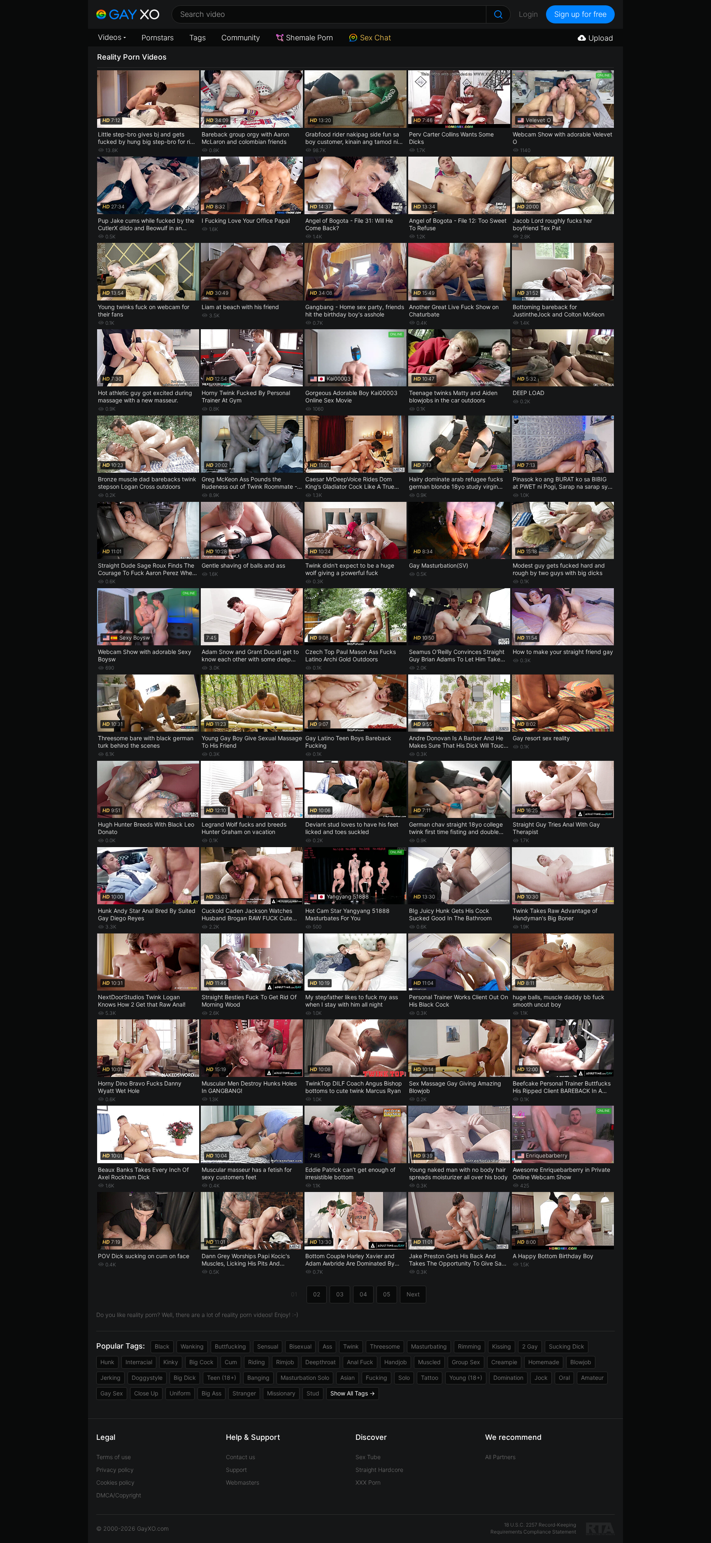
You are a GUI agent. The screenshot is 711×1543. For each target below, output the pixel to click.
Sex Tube (368, 1456)
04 (363, 1294)
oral (564, 1377)
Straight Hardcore (379, 1469)
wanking (192, 1346)
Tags (197, 37)
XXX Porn (368, 1482)
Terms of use (113, 1456)
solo (404, 1377)
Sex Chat (375, 37)
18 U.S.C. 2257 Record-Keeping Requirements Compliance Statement (533, 1528)
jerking (110, 1377)
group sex (466, 1361)
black (162, 1346)
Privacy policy (115, 1469)
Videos (109, 37)
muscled (429, 1361)
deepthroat (320, 1361)
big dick (185, 1377)
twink (351, 1346)
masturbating (429, 1346)
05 (386, 1294)
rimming (469, 1346)
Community (240, 37)
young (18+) (465, 1377)
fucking (376, 1377)
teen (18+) (221, 1377)
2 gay (530, 1346)
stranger (244, 1393)
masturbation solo (305, 1377)
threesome (385, 1346)
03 (340, 1294)
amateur (592, 1377)
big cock (201, 1361)
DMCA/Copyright (118, 1495)
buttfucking (230, 1346)
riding (256, 1361)
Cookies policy (115, 1482)
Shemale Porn (309, 37)
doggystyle (147, 1377)
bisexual (300, 1346)
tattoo (429, 1377)
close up (146, 1393)
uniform (180, 1393)
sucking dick (566, 1346)
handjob (395, 1361)
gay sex (111, 1393)
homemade (543, 1361)
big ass (211, 1393)
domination (508, 1377)
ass (327, 1346)
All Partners (500, 1456)
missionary (281, 1393)
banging (258, 1377)
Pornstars (158, 37)
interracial (138, 1361)
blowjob (580, 1361)
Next (413, 1294)
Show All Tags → (352, 1393)
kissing (501, 1346)
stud (313, 1393)
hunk (107, 1361)
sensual (267, 1346)
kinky (170, 1361)
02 (316, 1294)
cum (231, 1361)
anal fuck (360, 1361)
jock (541, 1377)
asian (347, 1377)
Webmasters (242, 1482)
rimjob (285, 1361)
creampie (504, 1361)
